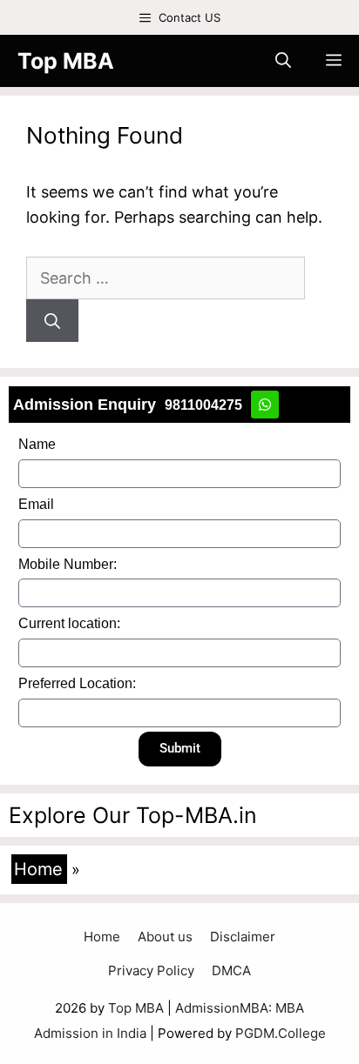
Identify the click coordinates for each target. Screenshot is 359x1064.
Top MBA (65, 61)
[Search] (52, 320)
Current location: (69, 623)
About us (165, 936)
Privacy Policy (151, 970)
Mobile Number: (67, 564)
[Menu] (333, 61)
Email (36, 504)
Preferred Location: (77, 683)
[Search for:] (165, 278)
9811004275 (203, 405)
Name (37, 444)
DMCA (231, 970)
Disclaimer (242, 936)
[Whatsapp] (265, 404)
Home (38, 869)
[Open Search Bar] (283, 61)
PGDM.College (280, 1033)
